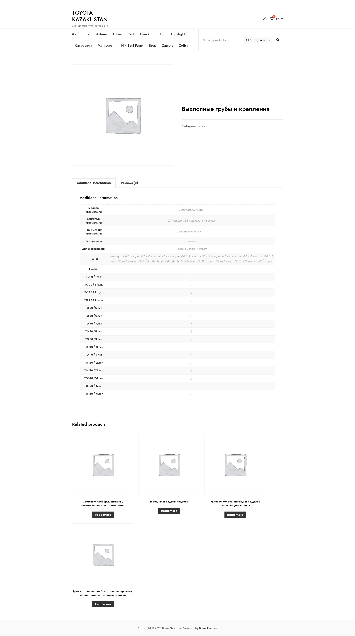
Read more (103, 515)
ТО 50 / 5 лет (186, 261)
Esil (162, 34)
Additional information (94, 183)
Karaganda (83, 45)
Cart (130, 34)
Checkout (147, 34)
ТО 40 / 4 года (166, 261)
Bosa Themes (208, 628)
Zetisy (183, 45)
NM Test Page (132, 45)
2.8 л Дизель (192, 220)
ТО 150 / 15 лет (248, 256)
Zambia (168, 45)
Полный (191, 241)
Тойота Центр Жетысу (191, 249)
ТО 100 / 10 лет (146, 256)
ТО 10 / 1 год (127, 256)
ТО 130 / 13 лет (206, 256)
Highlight (178, 34)
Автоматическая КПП (191, 231)
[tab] (94, 183)
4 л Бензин (208, 220)
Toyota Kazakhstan (90, 16)
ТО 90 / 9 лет (263, 261)
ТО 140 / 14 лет (227, 256)
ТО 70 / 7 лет (224, 261)
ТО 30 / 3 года (146, 261)
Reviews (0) (129, 183)
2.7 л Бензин (175, 220)
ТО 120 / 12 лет (186, 256)
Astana (101, 34)
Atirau (117, 34)
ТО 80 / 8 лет (243, 261)
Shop (152, 45)
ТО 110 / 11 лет (166, 256)
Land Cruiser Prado (191, 210)
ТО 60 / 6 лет (205, 261)
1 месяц (114, 256)
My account (107, 45)
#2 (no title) (81, 34)
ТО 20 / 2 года (126, 261)
